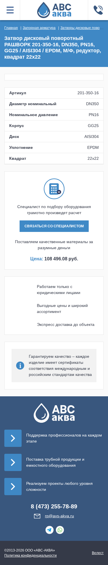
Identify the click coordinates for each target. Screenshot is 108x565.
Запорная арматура (39, 28)
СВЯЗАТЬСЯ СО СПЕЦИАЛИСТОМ (54, 226)
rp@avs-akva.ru (59, 516)
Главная (11, 28)
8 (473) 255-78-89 (54, 506)
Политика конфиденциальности (30, 556)
